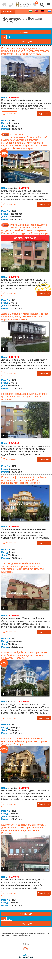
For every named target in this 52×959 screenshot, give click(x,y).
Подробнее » (43, 114)
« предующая (26, 32)
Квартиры (8, 12)
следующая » (26, 41)
